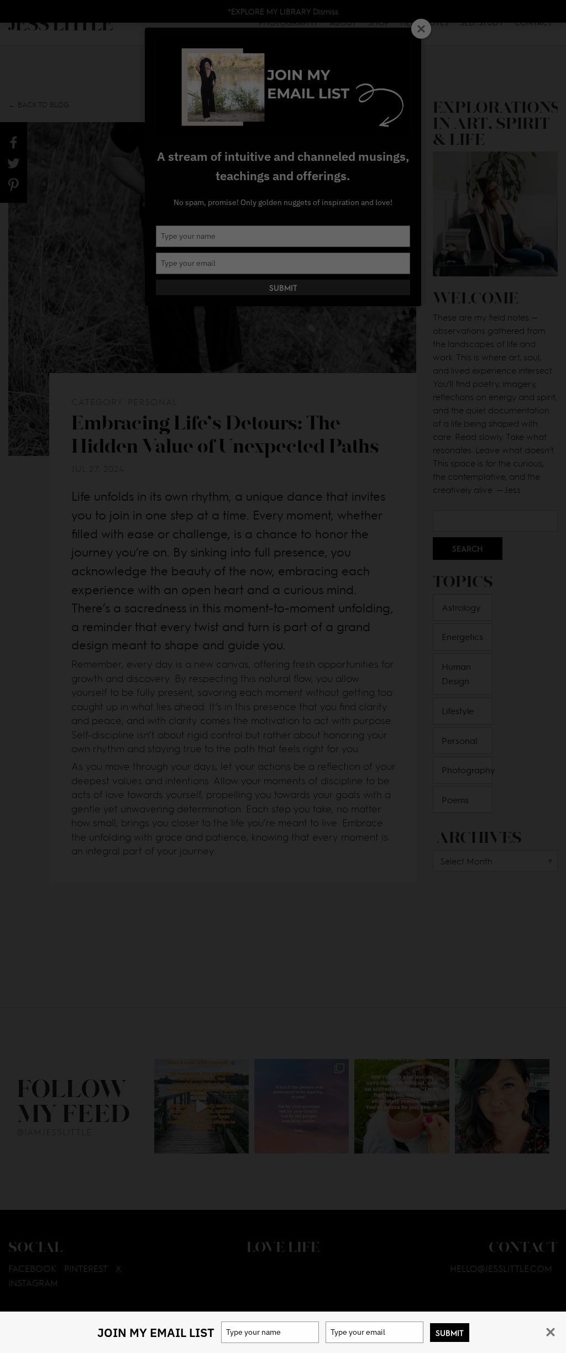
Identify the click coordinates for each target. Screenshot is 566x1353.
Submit (450, 1333)
